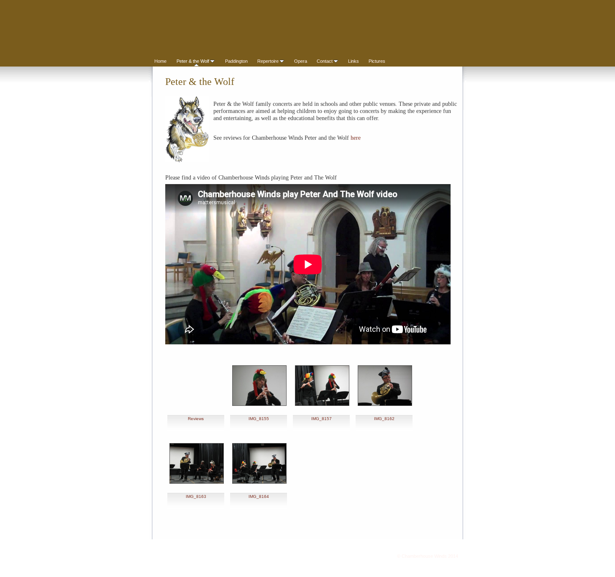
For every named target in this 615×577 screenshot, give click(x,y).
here (356, 138)
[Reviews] (196, 383)
